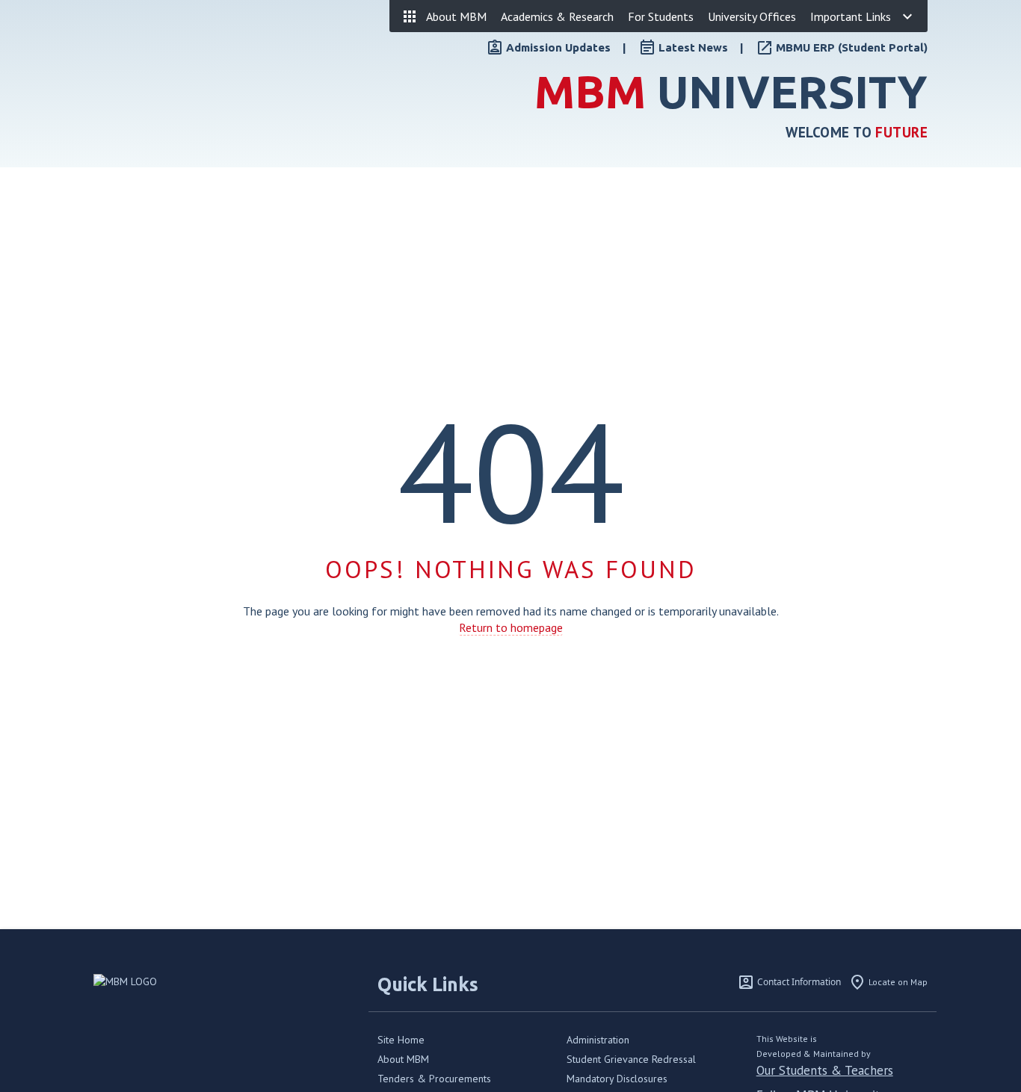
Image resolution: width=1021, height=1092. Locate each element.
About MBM (403, 1059)
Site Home (401, 1039)
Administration (598, 1039)
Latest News (693, 47)
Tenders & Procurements (434, 1078)
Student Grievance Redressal (631, 1059)
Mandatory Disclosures (617, 1078)
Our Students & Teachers (824, 1070)
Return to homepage (511, 627)
